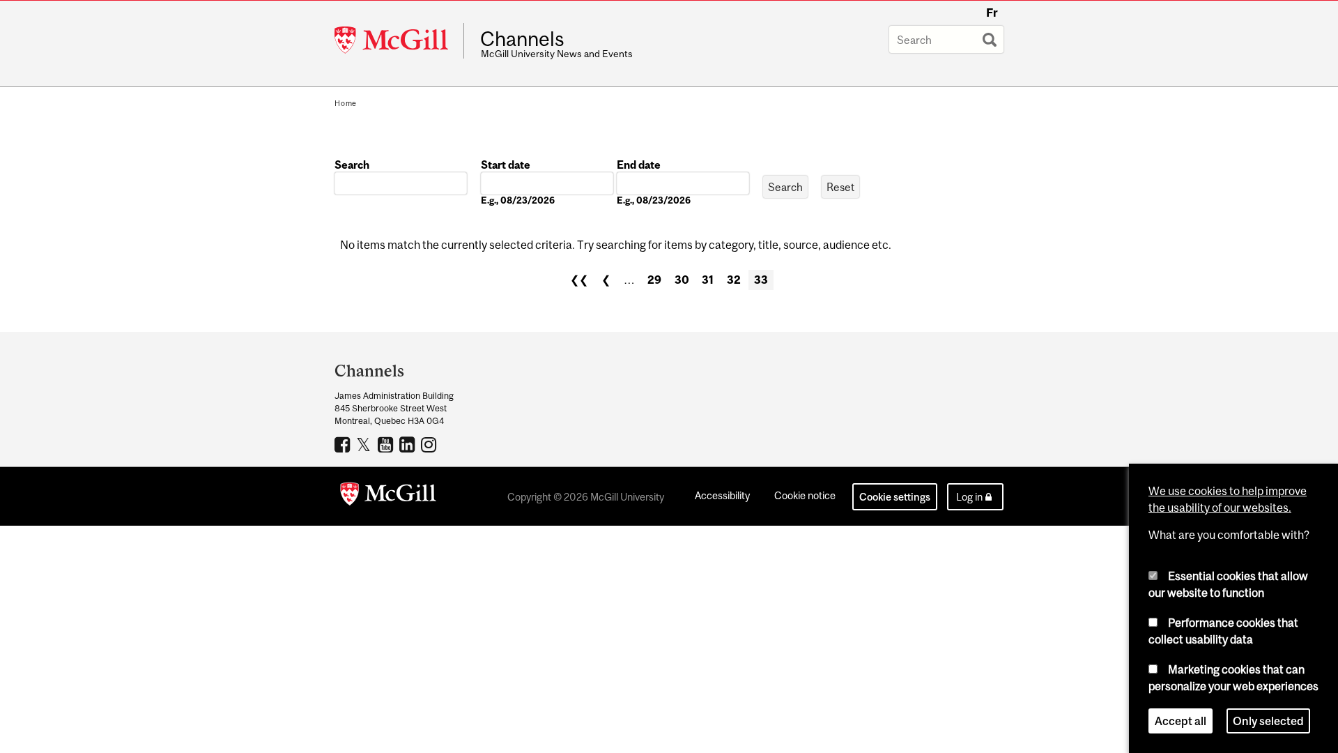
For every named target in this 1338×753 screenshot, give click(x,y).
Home (345, 103)
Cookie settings (894, 497)
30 (682, 279)
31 (708, 279)
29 (654, 279)
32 (734, 279)
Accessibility (722, 495)
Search (351, 164)
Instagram (430, 444)
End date (639, 164)
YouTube (387, 444)
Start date (505, 164)
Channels (522, 39)
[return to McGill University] (388, 496)
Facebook (343, 444)
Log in (969, 497)
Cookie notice (805, 495)
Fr (992, 13)
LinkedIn (408, 444)
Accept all (1180, 721)
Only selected (1268, 721)
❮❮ (579, 279)
